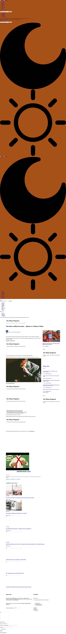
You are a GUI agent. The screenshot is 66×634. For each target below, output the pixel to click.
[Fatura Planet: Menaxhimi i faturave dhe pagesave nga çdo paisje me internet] (14, 575)
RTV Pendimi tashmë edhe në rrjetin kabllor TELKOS (15, 573)
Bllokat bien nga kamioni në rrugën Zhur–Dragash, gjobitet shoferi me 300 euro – (51, 344)
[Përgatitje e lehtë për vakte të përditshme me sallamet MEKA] (14, 548)
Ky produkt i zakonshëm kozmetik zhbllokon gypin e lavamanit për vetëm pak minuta (20, 497)
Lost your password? (3, 632)
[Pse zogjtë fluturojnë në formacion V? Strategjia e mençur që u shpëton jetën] (14, 516)
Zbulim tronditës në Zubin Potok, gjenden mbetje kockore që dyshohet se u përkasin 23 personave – (51, 385)
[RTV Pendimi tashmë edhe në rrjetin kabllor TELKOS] (14, 561)
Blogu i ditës (46, 366)
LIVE (44, 368)
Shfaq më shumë (6, 21)
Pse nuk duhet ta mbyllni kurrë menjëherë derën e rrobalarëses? (16, 513)
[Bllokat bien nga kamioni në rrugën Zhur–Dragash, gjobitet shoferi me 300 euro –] (51, 341)
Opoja (50, 391)
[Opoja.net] (4, 0)
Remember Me (3, 629)
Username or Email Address (4, 625)
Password (1, 627)
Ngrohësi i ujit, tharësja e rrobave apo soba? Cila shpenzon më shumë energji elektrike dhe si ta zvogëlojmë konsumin (25, 544)
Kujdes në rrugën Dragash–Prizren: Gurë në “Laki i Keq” (51, 389)
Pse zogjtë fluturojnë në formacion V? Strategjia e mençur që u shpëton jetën (18, 528)
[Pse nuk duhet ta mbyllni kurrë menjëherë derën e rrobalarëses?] (14, 510)
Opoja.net (9, 332)
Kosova (50, 373)
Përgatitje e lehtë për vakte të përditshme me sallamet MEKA (16, 559)
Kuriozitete (18, 332)
